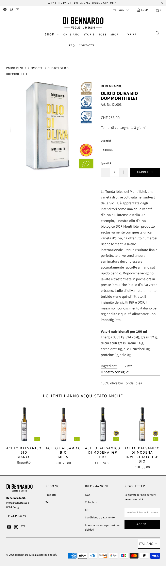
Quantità (106, 163)
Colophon (91, 502)
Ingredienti (109, 366)
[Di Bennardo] (83, 22)
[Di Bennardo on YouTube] (4, 10)
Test (48, 502)
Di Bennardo (22, 555)
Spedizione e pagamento (100, 518)
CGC (87, 510)
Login (145, 10)
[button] (52, 35)
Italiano (119, 10)
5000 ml (108, 150)
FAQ (87, 495)
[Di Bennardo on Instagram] (11, 10)
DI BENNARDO (111, 86)
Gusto (128, 366)
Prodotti (51, 495)
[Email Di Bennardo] (17, 10)
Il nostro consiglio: (115, 372)
